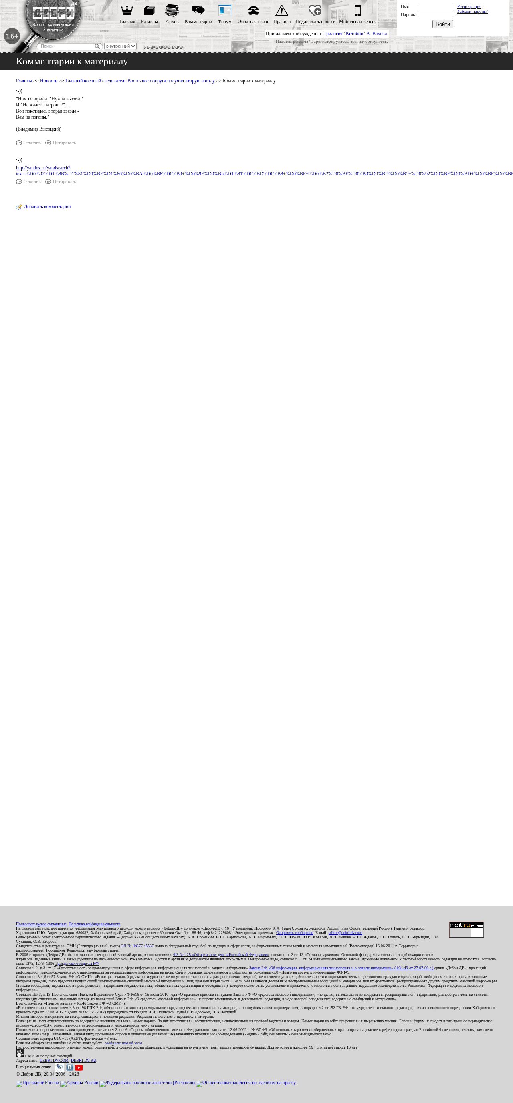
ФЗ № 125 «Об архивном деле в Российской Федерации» (221, 954)
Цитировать (64, 142)
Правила (282, 21)
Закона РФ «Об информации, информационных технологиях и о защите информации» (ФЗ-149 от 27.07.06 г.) (341, 968)
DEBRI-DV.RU (83, 1060)
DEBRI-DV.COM (54, 1060)
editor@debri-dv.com (345, 932)
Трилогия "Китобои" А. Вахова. (355, 33)
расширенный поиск (163, 46)
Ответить (32, 142)
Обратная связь (253, 21)
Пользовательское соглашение (41, 924)
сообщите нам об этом (123, 1043)
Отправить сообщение (294, 932)
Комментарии (198, 21)
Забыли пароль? (472, 11)
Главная (127, 21)
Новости (48, 81)
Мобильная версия (358, 21)
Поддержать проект (315, 21)
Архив (172, 21)
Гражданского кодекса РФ (77, 963)
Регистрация (469, 6)
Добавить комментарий (47, 206)
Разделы (149, 21)
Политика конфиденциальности (94, 924)
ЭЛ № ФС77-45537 (137, 946)
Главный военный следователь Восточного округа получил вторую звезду (140, 81)
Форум (225, 21)
